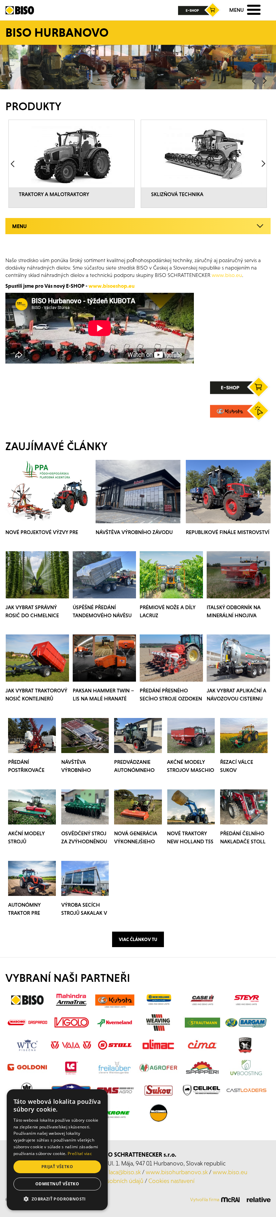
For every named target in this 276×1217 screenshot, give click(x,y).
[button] (57, 1199)
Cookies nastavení (171, 1180)
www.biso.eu (230, 1172)
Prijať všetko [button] (57, 1166)
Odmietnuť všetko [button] (57, 1184)
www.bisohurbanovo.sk (177, 1172)
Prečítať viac (80, 1153)
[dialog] (57, 1149)
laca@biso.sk (125, 1172)
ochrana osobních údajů (112, 1180)
